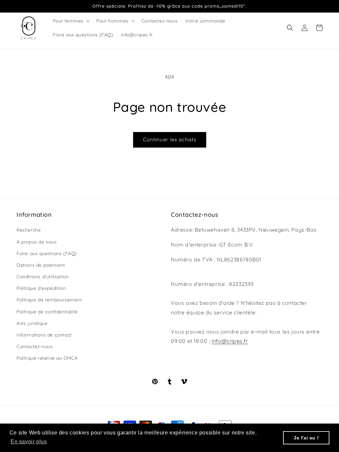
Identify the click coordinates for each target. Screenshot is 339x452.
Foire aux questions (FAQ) (47, 253)
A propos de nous (37, 242)
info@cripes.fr (230, 341)
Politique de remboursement (49, 300)
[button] (71, 21)
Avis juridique (32, 323)
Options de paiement (41, 265)
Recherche (29, 230)
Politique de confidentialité (47, 312)
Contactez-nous (35, 346)
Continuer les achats (169, 139)
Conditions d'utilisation (43, 277)
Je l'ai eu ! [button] (306, 437)
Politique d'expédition (41, 288)
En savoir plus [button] (29, 441)
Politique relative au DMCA (47, 358)
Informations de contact (44, 335)
